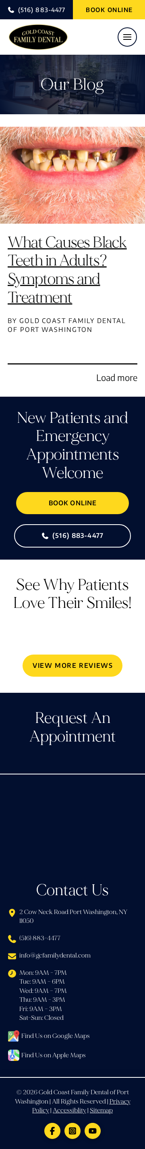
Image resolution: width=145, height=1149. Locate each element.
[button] (127, 37)
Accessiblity (69, 1110)
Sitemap (101, 1110)
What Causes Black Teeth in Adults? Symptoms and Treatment (67, 270)
